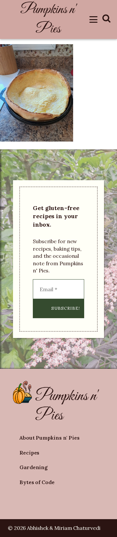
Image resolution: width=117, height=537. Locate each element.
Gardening (34, 467)
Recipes (29, 452)
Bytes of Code (37, 482)
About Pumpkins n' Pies (50, 437)
